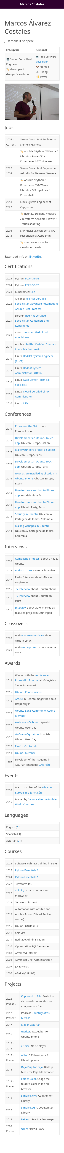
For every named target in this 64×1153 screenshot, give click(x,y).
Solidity (19, 890)
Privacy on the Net (26, 426)
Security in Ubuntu (26, 514)
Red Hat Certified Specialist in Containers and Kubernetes (32, 320)
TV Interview (22, 589)
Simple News (29, 1095)
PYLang (25, 1119)
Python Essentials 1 (26, 877)
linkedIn (35, 256)
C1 (18, 827)
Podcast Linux (23, 570)
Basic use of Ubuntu (27, 722)
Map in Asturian (30, 1024)
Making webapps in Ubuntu (32, 525)
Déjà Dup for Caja (32, 1067)
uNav (24, 1055)
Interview (20, 607)
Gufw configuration (27, 734)
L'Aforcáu (44, 764)
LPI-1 (26, 403)
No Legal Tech (29, 647)
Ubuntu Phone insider (28, 692)
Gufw (24, 1128)
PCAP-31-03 (32, 278)
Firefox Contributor (27, 746)
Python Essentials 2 (26, 870)
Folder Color (28, 1079)
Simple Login (29, 1107)
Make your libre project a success (35, 449)
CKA (32, 292)
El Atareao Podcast (32, 635)
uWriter (25, 1031)
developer (42, 61)
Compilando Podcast (27, 558)
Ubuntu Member (25, 753)
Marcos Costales (32, 4)
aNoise (25, 1046)
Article (19, 699)
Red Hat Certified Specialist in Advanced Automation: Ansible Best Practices (36, 304)
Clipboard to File (31, 996)
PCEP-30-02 (32, 285)
